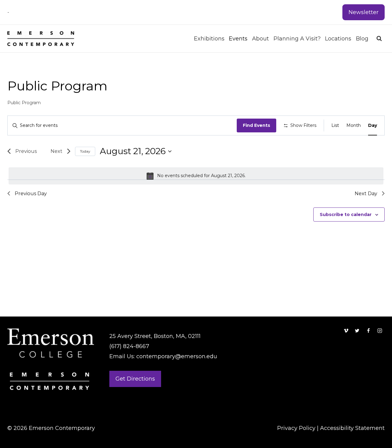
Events (238, 38)
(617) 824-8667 (129, 346)
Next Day (366, 193)
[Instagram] (380, 331)
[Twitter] (357, 331)
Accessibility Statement (352, 428)
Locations (338, 38)
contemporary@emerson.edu (176, 356)
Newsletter (364, 12)
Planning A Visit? (297, 38)
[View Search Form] (379, 38)
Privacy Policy (296, 428)
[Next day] (58, 151)
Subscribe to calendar (345, 214)
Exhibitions (209, 38)
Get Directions (135, 378)
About (260, 38)
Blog (362, 38)
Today (85, 151)
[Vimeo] (346, 331)
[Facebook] (368, 331)
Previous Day (31, 193)
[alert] (196, 175)
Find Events (256, 125)
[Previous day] (24, 151)
